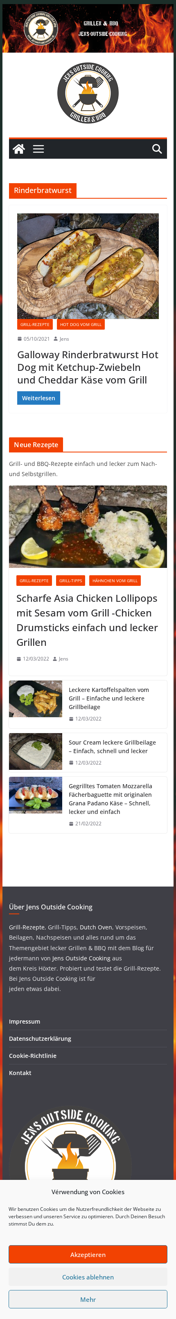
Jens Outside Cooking (81, 958)
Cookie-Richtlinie (32, 1056)
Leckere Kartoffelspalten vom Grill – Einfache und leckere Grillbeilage (109, 698)
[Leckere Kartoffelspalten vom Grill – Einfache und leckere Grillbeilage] (35, 704)
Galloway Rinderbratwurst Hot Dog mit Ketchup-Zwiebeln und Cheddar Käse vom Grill (87, 367)
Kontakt (20, 1073)
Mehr (88, 1299)
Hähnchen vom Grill (115, 580)
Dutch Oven (95, 927)
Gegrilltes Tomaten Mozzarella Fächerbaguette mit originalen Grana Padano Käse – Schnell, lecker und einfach (110, 799)
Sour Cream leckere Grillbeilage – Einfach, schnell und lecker (112, 746)
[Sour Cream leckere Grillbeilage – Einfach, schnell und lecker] (35, 752)
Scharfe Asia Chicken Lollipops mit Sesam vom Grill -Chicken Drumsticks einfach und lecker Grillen (87, 620)
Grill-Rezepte (35, 324)
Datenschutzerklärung (40, 1038)
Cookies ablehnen (88, 1277)
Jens (64, 338)
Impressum (24, 1021)
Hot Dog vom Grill (81, 324)
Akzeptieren (88, 1254)
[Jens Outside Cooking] (87, 9)
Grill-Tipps (70, 580)
